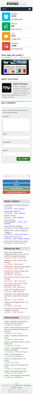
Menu (4, 9)
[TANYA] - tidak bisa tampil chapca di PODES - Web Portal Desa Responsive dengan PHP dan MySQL (17, 329)
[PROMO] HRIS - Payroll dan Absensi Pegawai (17, 266)
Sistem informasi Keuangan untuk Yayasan (16, 241)
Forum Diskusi (11, 318)
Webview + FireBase (9, 215)
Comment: (6, 116)
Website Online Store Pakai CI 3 (13, 237)
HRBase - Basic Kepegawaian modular (14, 289)
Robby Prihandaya (6, 57)
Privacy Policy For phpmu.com (17, 392)
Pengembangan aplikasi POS (12, 211)
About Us (11, 390)
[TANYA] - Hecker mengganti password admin (17, 375)
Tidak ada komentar (25, 57)
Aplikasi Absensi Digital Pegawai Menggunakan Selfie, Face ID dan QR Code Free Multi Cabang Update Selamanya (16, 254)
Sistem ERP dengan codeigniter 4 (13, 226)
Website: (5, 150)
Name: (5, 134)
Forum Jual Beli (12, 249)
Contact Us (21, 390)
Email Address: (7, 142)
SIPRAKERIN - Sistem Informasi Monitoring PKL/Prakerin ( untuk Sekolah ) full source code (16, 296)
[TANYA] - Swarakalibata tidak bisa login (15, 371)
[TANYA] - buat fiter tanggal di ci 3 (14, 354)
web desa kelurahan (9, 220)
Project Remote (12, 201)
